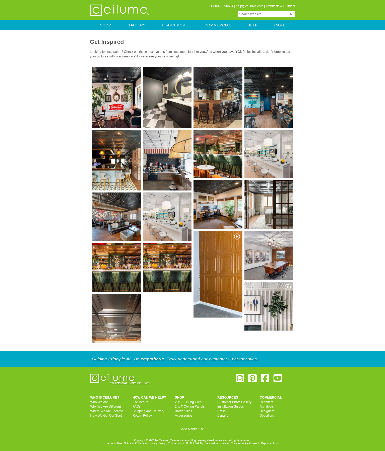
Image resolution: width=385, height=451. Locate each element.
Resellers (266, 402)
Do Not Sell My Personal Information (207, 443)
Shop (105, 25)
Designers (267, 411)
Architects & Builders (280, 6)
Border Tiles (183, 411)
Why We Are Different (105, 406)
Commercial (218, 25)
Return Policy (142, 415)
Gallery (137, 25)
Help (252, 25)
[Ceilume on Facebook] (265, 379)
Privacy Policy (157, 443)
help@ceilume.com (249, 6)
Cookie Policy (176, 443)
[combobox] (263, 14)
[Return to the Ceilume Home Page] (120, 15)
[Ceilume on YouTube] (278, 379)
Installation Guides (230, 406)
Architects (267, 406)
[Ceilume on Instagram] (240, 379)
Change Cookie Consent (245, 443)
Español (223, 415)
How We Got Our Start (106, 415)
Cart (279, 25)
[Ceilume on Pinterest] (253, 379)
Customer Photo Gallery (234, 402)
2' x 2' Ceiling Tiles (188, 402)
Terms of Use (114, 443)
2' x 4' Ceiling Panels (190, 406)
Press (221, 411)
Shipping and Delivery (148, 411)
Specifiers (267, 415)
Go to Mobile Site (191, 429)
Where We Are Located (106, 411)
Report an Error (270, 443)
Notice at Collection (135, 443)
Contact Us (140, 402)
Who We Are (99, 402)
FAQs (137, 406)
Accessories (183, 415)
